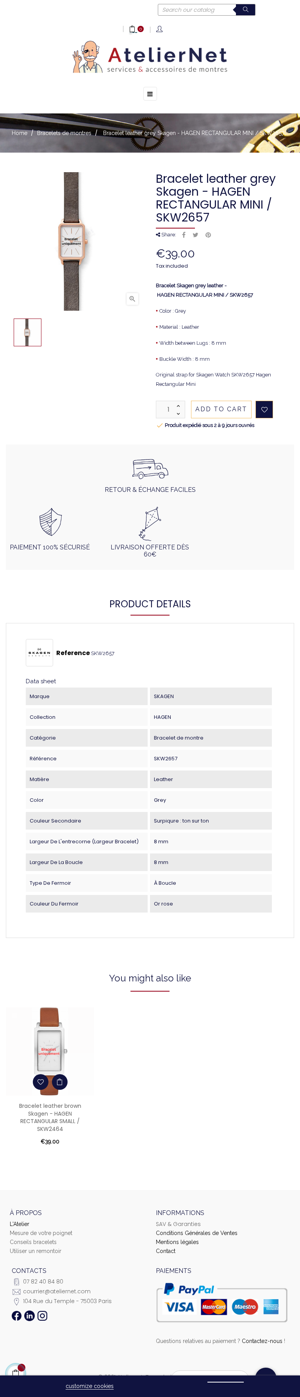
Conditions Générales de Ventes (197, 1233)
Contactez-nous (262, 1341)
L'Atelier (19, 1224)
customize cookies (90, 1386)
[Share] (184, 235)
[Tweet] (195, 235)
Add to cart (221, 409)
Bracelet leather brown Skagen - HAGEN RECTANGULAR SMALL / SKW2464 (50, 1117)
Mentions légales (177, 1242)
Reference (73, 653)
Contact (165, 1251)
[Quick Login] (160, 30)
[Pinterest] (208, 235)
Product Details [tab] (150, 604)
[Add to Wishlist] (264, 409)
